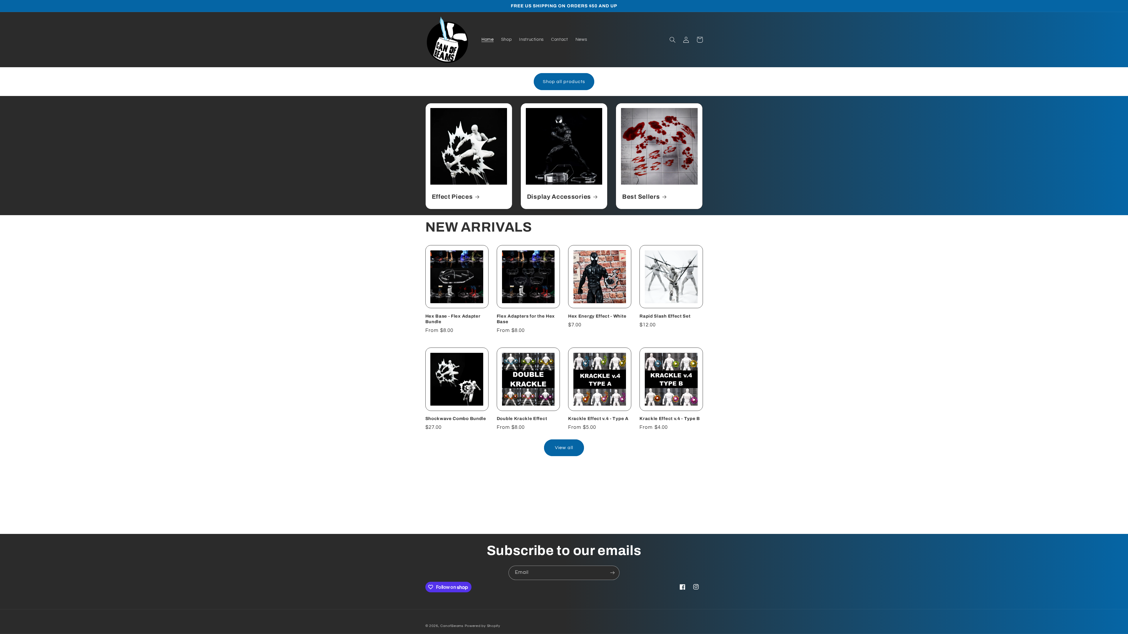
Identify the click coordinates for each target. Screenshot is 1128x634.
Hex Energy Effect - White (597, 316)
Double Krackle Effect (522, 418)
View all (564, 447)
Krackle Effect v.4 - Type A (598, 418)
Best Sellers (641, 196)
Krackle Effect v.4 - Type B (669, 418)
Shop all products (564, 81)
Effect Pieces (452, 196)
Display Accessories (559, 196)
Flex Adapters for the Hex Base (526, 319)
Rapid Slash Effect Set (664, 316)
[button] (672, 39)
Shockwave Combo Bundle (455, 418)
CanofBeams (451, 626)
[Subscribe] (612, 573)
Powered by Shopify (482, 626)
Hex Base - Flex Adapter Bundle (453, 319)
